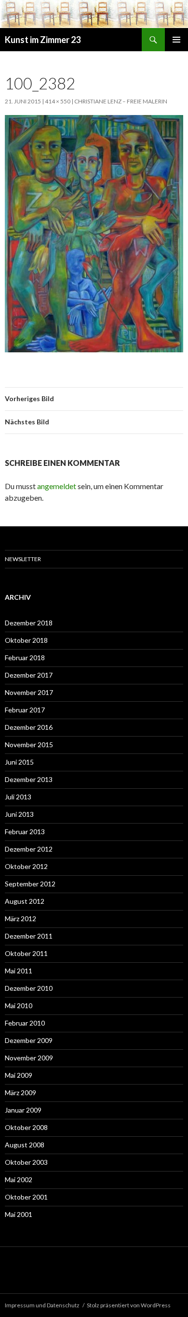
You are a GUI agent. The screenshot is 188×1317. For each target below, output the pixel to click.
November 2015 (29, 744)
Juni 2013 (19, 814)
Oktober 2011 (26, 953)
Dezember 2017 (29, 675)
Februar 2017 (25, 710)
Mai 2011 (18, 971)
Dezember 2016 (29, 727)
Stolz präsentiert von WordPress (129, 1305)
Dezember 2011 (29, 936)
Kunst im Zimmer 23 (43, 39)
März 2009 (20, 1092)
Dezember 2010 (29, 988)
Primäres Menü (176, 39)
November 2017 (29, 692)
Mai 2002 (18, 1179)
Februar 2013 (25, 831)
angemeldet (56, 486)
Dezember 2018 (29, 623)
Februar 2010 (25, 1023)
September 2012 (30, 884)
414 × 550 (57, 101)
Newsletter (23, 559)
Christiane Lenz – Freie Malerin (120, 101)
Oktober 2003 (26, 1162)
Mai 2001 (18, 1214)
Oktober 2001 (26, 1197)
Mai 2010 (18, 1005)
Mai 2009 (18, 1075)
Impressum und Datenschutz (42, 1305)
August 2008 (24, 1145)
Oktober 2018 (26, 640)
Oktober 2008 (26, 1127)
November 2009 (29, 1058)
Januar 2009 (23, 1110)
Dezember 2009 (29, 1040)
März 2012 (20, 918)
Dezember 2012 (29, 849)
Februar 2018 (25, 657)
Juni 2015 (19, 762)
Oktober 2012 (26, 866)
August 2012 (24, 901)
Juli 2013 (18, 797)
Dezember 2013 (29, 779)
